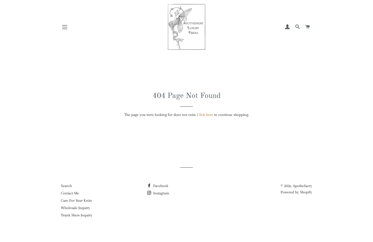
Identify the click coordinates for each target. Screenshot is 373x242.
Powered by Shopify (296, 192)
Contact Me (70, 193)
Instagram (160, 193)
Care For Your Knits (76, 200)
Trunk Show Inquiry (76, 215)
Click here (205, 114)
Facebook (160, 186)
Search (66, 186)
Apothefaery (302, 186)
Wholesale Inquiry (75, 208)
